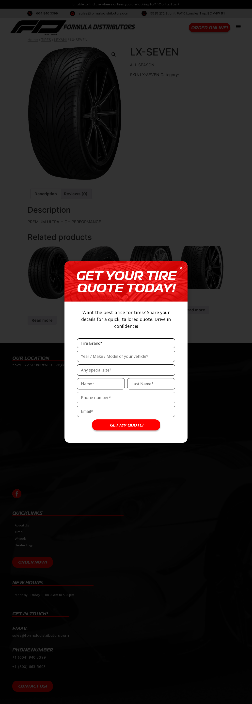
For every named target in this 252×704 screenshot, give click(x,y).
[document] (126, 352)
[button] (181, 268)
